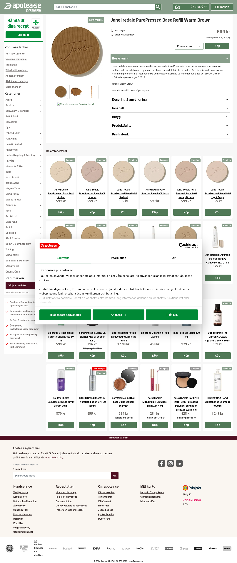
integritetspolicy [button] (54, 457)
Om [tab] (174, 257)
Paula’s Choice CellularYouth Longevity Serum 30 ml (61, 402)
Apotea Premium (15, 75)
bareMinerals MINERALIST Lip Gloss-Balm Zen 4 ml (155, 402)
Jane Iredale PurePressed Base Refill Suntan (92, 193)
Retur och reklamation (24, 501)
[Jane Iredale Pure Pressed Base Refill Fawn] (61, 237)
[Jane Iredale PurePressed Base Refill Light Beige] (218, 172)
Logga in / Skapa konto (152, 492)
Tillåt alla (172, 314)
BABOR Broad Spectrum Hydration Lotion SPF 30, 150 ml (92, 402)
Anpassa (116, 314)
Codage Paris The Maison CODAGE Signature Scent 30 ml (217, 336)
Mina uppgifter (148, 501)
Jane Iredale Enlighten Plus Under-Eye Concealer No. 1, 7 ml (217, 258)
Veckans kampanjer (16, 59)
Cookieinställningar (23, 531)
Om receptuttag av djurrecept (71, 505)
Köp (217, 46)
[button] (61, 92)
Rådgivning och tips (17, 81)
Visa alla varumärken (17, 292)
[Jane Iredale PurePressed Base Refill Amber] (61, 172)
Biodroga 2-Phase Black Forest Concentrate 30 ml (61, 336)
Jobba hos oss (105, 509)
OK (114, 475)
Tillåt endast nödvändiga (65, 314)
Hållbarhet (103, 505)
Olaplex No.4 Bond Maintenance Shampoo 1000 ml (218, 402)
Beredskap (11, 122)
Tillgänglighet (105, 496)
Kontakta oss (20, 496)
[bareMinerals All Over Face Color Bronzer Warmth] (123, 380)
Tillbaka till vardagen (17, 70)
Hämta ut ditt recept (66, 492)
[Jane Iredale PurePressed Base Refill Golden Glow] (123, 237)
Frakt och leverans (22, 514)
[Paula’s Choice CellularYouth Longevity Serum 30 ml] (61, 380)
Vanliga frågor (20, 492)
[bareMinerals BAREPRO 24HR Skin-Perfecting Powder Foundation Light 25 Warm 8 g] (186, 380)
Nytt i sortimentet (15, 53)
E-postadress (19, 469)
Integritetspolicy (21, 527)
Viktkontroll (12, 255)
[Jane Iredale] (76, 104)
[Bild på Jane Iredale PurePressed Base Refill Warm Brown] (77, 51)
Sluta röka (11, 221)
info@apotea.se (136, 561)
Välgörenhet (12, 266)
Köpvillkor (18, 523)
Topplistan (11, 64)
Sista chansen (13, 87)
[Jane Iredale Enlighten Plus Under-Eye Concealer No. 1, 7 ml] (218, 237)
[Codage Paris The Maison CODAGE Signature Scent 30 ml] (218, 315)
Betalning (18, 518)
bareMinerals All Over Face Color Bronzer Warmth (123, 402)
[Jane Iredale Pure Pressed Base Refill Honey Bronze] (186, 172)
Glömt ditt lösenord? (150, 496)
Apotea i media (106, 514)
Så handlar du (20, 509)
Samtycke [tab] (63, 257)
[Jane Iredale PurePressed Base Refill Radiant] (123, 172)
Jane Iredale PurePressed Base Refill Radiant (124, 193)
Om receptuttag (64, 501)
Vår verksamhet (106, 492)
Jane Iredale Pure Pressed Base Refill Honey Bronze (186, 193)
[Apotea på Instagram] (171, 463)
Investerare (104, 518)
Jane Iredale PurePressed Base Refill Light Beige (218, 193)
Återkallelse (19, 505)
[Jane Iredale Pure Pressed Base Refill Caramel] (92, 237)
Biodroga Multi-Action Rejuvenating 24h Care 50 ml (123, 336)
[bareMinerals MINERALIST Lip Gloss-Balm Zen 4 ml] (155, 380)
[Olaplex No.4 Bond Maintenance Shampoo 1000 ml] (218, 380)
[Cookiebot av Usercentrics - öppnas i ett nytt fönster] (181, 246)
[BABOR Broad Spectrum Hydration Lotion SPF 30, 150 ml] (92, 380)
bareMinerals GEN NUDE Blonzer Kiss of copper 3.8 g (92, 336)
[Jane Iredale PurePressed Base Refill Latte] (186, 237)
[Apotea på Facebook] (162, 463)
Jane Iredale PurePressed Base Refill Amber (61, 193)
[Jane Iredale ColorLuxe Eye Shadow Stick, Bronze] (155, 237)
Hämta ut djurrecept (66, 496)
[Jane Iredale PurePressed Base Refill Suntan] (92, 172)
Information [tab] (118, 257)
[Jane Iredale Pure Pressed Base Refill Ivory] (155, 172)
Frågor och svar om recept (69, 509)
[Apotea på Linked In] (180, 463)
